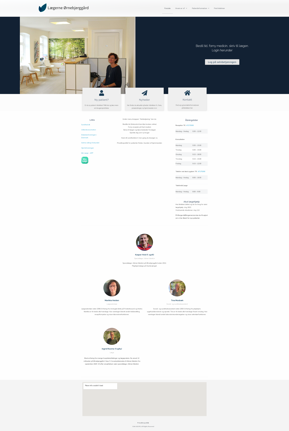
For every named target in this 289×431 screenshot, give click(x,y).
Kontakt (187, 99)
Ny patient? (101, 99)
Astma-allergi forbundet (90, 143)
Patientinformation (199, 8)
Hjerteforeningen (87, 148)
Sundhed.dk (85, 125)
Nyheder (144, 99)
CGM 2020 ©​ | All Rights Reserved (143, 426)
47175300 (190, 125)
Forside (167, 8)
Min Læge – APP (87, 153)
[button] (222, 62)
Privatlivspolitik (143, 423)
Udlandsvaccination (88, 130)
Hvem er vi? (180, 8)
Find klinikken (219, 8)
